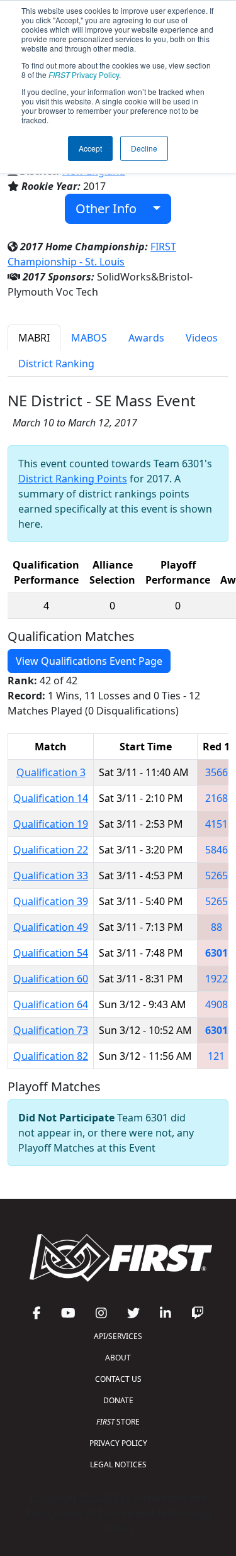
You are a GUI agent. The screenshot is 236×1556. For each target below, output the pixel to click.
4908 (216, 1004)
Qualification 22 (50, 850)
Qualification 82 (50, 1056)
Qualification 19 (50, 824)
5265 (216, 875)
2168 (216, 798)
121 (216, 1056)
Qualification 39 (50, 901)
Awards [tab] (146, 338)
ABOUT (118, 1357)
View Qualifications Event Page (89, 661)
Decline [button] (144, 148)
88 (216, 927)
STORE (118, 1421)
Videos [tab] (202, 338)
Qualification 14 (50, 798)
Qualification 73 (50, 1030)
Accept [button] (90, 148)
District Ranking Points (72, 479)
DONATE (118, 1400)
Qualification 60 (50, 979)
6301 (216, 953)
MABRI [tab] (34, 338)
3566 (216, 772)
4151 (216, 824)
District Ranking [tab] (56, 363)
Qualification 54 (50, 953)
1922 (216, 979)
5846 (216, 850)
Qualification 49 (50, 927)
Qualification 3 (51, 772)
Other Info (111, 208)
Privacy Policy (83, 74)
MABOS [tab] (89, 338)
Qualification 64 (50, 1004)
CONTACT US (118, 1379)
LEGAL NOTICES (118, 1464)
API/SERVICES (118, 1336)
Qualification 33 (50, 875)
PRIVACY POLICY (118, 1443)
